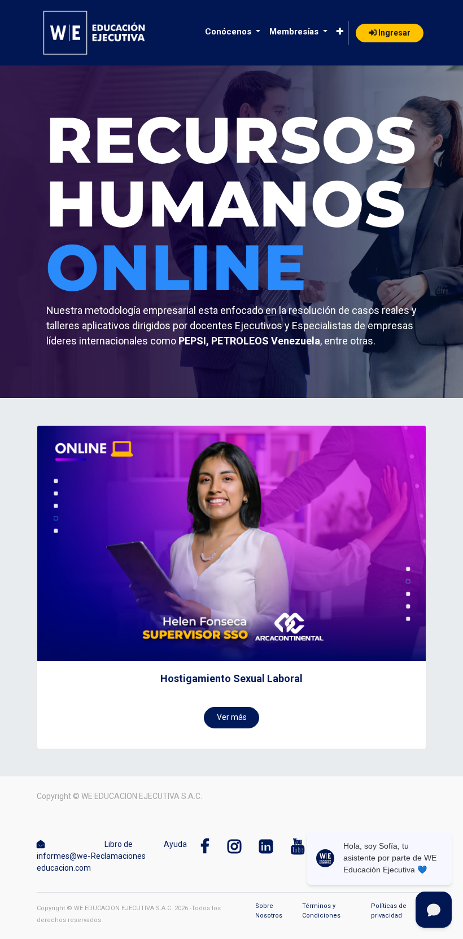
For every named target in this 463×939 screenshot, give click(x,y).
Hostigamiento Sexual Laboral (231, 678)
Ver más (232, 717)
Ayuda (175, 844)
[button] (340, 32)
